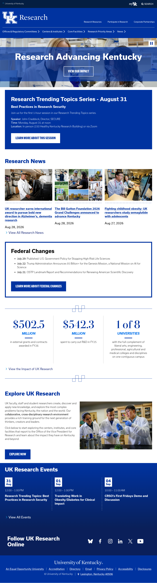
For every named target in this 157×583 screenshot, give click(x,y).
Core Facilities (75, 31)
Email (88, 569)
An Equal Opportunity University (25, 569)
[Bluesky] (90, 542)
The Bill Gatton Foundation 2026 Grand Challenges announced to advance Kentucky (77, 212)
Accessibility (125, 569)
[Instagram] (110, 542)
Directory (75, 569)
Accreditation (57, 569)
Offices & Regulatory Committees (19, 31)
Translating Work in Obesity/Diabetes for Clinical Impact (75, 499)
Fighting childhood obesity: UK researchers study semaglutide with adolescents (126, 212)
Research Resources (92, 22)
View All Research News (26, 232)
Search (148, 4)
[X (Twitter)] (130, 542)
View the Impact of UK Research (31, 369)
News (120, 31)
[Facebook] (100, 542)
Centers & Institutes (52, 31)
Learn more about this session (35, 138)
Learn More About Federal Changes (38, 286)
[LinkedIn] (120, 542)
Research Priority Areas (100, 31)
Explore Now (17, 454)
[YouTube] (140, 542)
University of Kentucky (14, 4)
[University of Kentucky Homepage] (78, 562)
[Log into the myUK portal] (133, 4)
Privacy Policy (105, 569)
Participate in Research (118, 22)
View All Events (20, 517)
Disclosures (144, 569)
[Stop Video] (152, 43)
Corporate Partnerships (144, 22)
